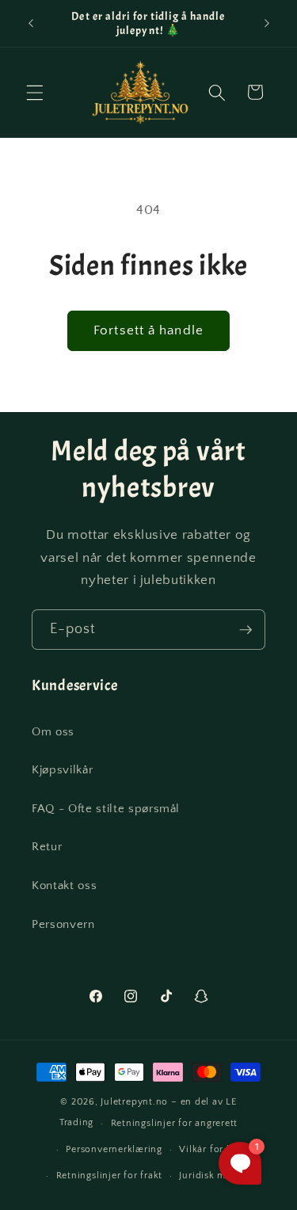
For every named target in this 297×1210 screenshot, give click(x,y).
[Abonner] (246, 630)
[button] (35, 92)
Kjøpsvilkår (62, 770)
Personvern (63, 924)
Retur (47, 846)
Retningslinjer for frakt (109, 1175)
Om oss (53, 732)
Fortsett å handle (148, 330)
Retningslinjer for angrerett (174, 1123)
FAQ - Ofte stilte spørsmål (106, 808)
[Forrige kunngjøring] (30, 23)
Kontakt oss (64, 885)
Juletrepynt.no (134, 1102)
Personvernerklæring (114, 1149)
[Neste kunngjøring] (266, 23)
